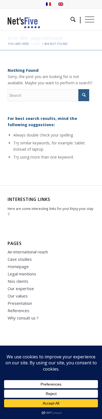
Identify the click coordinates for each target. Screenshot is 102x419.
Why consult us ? (23, 318)
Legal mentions (22, 274)
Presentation (20, 303)
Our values (18, 296)
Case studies (20, 259)
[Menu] (86, 19)
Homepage (18, 266)
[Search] (72, 19)
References (18, 310)
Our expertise (21, 288)
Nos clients (18, 281)
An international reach (28, 251)
